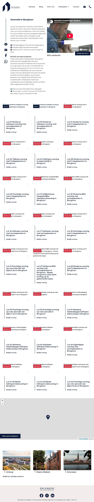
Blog (43, 7)
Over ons (52, 7)
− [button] (2, 403)
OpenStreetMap (83, 439)
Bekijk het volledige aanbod (13, 476)
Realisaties (62, 7)
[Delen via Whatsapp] (6, 61)
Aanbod (34, 7)
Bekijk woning (11, 132)
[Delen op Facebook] (6, 55)
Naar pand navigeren (10, 436)
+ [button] (2, 400)
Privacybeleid (37, 500)
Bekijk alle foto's (82, 53)
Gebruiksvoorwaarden (24, 500)
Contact (78, 7)
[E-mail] (5, 50)
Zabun (68, 500)
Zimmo (74, 500)
